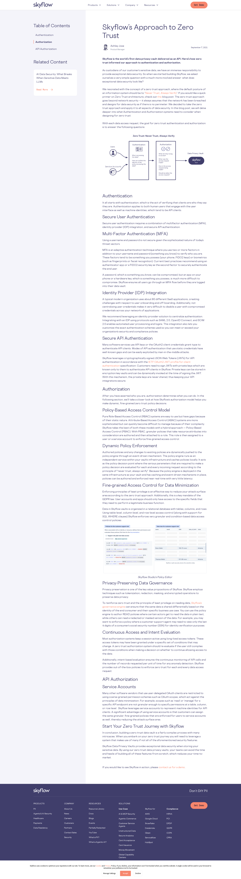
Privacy (108, 866)
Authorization (43, 41)
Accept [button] (125, 873)
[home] (43, 5)
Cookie (98, 866)
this (159, 96)
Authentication (44, 34)
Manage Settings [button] (109, 873)
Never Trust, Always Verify (161, 92)
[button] (94, 5)
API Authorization (46, 48)
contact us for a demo (172, 767)
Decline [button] (138, 873)
